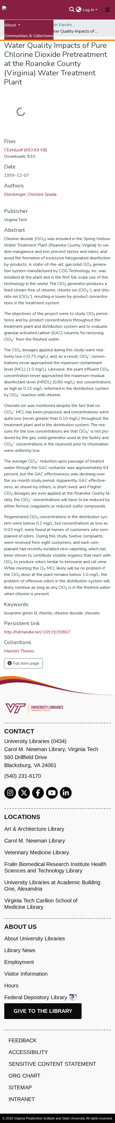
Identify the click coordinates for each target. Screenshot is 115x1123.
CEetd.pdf (25, 150)
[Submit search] (72, 10)
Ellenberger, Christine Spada (30, 194)
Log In (88, 10)
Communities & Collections (28, 36)
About (10, 25)
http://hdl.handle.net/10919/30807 (37, 632)
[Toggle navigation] (107, 10)
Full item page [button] (25, 663)
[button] (78, 10)
